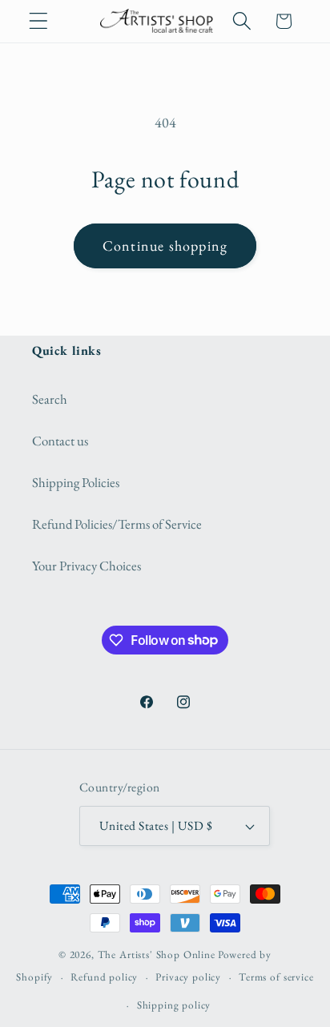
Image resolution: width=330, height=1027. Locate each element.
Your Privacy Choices (86, 565)
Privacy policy (188, 977)
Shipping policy (174, 1005)
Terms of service (276, 977)
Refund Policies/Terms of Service (117, 524)
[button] (39, 21)
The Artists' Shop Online (156, 954)
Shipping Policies (75, 482)
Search (49, 399)
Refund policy (104, 977)
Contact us (60, 440)
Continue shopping (165, 245)
